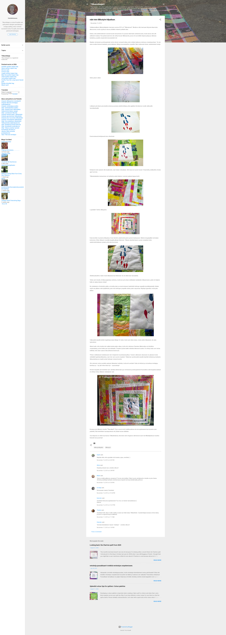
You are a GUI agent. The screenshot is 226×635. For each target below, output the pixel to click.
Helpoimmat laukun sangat (9, 111)
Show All (4, 204)
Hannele (99, 522)
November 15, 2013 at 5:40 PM (105, 470)
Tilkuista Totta (5, 153)
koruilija (99, 487)
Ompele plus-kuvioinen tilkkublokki (12, 118)
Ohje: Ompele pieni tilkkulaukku (10, 109)
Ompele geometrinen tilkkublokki (11, 116)
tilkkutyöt (108, 447)
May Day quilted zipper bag (9, 75)
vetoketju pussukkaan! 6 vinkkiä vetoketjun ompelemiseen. (111, 566)
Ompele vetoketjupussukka (9, 106)
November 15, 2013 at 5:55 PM (105, 482)
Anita (98, 465)
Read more (157, 560)
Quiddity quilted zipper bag (9, 66)
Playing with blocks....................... (10, 150)
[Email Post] (94, 444)
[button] (160, 19)
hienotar (99, 498)
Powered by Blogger (127, 627)
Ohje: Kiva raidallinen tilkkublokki (11, 121)
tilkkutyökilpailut (98, 447)
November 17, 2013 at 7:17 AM (105, 517)
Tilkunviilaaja (12, 18)
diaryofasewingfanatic (8, 165)
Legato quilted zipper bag (9, 73)
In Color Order (5, 192)
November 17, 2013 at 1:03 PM (105, 527)
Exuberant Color (6, 142)
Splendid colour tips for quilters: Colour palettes (107, 586)
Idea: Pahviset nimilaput (8, 134)
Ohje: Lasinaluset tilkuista (9, 113)
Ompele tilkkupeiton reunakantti (11, 101)
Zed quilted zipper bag (8, 78)
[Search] (164, 5)
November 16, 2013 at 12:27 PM (106, 505)
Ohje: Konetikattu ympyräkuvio (10, 126)
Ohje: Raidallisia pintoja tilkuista (11, 124)
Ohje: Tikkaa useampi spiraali (10, 128)
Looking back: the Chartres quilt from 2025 (105, 545)
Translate (14, 94)
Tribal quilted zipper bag (8, 76)
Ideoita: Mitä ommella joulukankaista (8, 132)
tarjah (98, 455)
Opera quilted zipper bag (9, 68)
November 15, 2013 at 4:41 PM (105, 460)
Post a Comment (97, 532)
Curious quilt (5, 71)
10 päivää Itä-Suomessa (8, 162)
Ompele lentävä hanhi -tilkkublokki (11, 114)
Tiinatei (99, 510)
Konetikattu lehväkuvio (8, 129)
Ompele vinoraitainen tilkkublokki (11, 119)
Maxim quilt (5, 85)
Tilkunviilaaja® (97, 4)
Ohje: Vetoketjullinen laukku (9, 108)
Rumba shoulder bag (7, 83)
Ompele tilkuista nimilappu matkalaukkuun (9, 103)
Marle (98, 475)
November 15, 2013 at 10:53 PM (106, 493)
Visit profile (12, 34)
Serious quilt (5, 70)
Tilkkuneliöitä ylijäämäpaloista (10, 123)
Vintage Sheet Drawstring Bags (11, 200)
